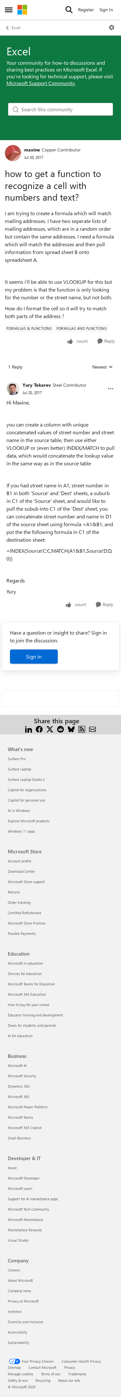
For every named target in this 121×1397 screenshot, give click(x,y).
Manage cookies (20, 1373)
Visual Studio (18, 1240)
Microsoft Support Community (40, 83)
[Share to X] (49, 728)
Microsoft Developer (24, 1178)
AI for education (20, 1035)
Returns (14, 892)
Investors (15, 1311)
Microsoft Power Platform (27, 1106)
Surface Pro (16, 758)
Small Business (19, 1138)
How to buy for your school (28, 1004)
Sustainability (18, 1342)
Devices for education (25, 973)
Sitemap (14, 1367)
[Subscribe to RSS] (81, 728)
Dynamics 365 (19, 1086)
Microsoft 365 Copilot (25, 1127)
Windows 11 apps (21, 831)
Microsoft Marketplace (25, 1219)
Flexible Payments (22, 933)
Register (86, 9)
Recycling (42, 1380)
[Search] (69, 10)
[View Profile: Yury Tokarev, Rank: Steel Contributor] (12, 388)
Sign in (34, 656)
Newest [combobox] (102, 367)
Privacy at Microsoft (23, 1301)
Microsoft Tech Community (28, 1209)
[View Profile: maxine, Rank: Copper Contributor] (13, 153)
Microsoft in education (25, 963)
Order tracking (19, 902)
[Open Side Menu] (9, 10)
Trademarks (77, 1373)
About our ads (69, 1380)
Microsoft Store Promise (26, 923)
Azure (12, 1167)
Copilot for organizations (27, 789)
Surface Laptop (19, 769)
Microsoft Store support (26, 881)
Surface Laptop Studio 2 (26, 779)
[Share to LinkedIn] (28, 728)
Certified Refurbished (24, 912)
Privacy (69, 1367)
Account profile (19, 861)
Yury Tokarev (37, 385)
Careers (14, 1270)
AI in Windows (19, 810)
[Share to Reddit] (60, 728)
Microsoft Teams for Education (31, 983)
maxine (32, 150)
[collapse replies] (60, 380)
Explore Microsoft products (29, 820)
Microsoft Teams (20, 1117)
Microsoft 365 (18, 1096)
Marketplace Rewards (25, 1229)
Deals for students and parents (32, 1025)
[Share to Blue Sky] (71, 728)
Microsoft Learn (20, 1188)
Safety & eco (18, 1380)
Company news (19, 1290)
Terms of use (50, 1373)
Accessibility (17, 1332)
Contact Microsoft (42, 1367)
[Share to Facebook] (39, 728)
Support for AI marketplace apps (33, 1198)
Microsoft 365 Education (27, 994)
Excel (16, 27)
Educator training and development (35, 1015)
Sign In (106, 9)
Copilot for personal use (26, 800)
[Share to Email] (92, 728)
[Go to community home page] (22, 10)
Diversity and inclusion (25, 1321)
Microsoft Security (22, 1075)
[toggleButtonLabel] (111, 27)
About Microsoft (20, 1280)
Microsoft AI (17, 1065)
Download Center (21, 871)
